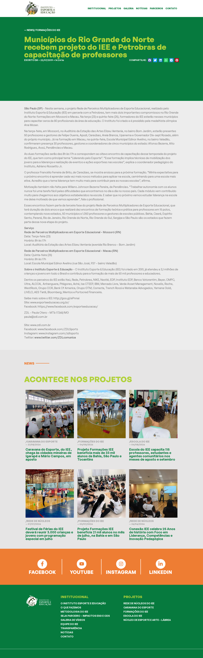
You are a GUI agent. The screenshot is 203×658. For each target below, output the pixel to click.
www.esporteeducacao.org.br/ (49, 302)
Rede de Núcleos (38, 520)
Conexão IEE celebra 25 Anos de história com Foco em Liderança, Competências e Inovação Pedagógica (152, 534)
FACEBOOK (42, 572)
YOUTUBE (81, 572)
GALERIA (128, 8)
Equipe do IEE (69, 624)
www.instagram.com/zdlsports (59, 333)
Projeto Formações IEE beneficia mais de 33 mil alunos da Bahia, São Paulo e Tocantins (99, 454)
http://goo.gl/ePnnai (66, 298)
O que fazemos (71, 607)
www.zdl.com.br (40, 325)
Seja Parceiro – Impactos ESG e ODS (85, 615)
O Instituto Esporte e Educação (83, 603)
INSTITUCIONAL (97, 8)
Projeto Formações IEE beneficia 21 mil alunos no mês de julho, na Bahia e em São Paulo (101, 534)
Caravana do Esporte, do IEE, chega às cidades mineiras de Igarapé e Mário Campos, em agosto (49, 454)
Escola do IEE (140, 441)
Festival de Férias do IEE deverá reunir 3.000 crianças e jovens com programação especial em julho (49, 534)
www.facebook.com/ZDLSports (58, 329)
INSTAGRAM (121, 572)
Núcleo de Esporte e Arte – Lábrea (147, 619)
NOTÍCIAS (141, 8)
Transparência (71, 628)
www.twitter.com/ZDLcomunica (55, 337)
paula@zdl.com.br (35, 316)
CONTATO (171, 8)
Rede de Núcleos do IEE (138, 603)
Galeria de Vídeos (73, 619)
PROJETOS (115, 8)
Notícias (67, 632)
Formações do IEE (91, 441)
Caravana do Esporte (42, 441)
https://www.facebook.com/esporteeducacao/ (68, 306)
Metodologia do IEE (74, 611)
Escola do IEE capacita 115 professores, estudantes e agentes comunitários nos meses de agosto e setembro (152, 454)
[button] (150, 60)
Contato (67, 636)
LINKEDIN (160, 572)
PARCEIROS (156, 8)
